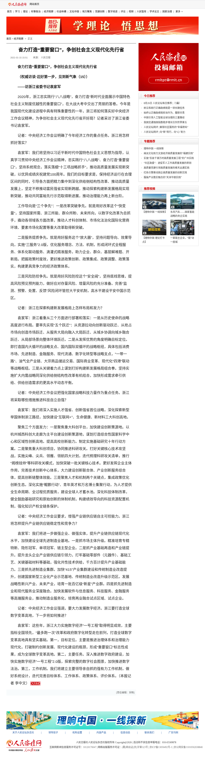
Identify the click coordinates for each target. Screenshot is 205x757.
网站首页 (34, 4)
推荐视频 (149, 188)
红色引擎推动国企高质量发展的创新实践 (165, 172)
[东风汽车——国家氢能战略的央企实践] (182, 195)
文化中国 (74, 11)
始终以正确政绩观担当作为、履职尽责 (164, 112)
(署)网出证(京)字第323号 (135, 747)
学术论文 (154, 11)
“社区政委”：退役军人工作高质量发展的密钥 (167, 163)
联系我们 (149, 732)
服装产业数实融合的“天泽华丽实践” (163, 177)
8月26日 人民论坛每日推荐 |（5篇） (162, 103)
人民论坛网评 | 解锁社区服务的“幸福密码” (166, 127)
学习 (17, 11)
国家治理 (167, 11)
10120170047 (89, 747)
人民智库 (141, 11)
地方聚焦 (87, 11)
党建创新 (100, 11)
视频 (131, 11)
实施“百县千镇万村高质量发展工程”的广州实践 (169, 158)
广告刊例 (173, 732)
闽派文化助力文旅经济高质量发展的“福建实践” (169, 153)
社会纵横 (61, 11)
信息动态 (125, 732)
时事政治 (36, 11)
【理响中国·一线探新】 (154, 212)
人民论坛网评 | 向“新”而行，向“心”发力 (164, 132)
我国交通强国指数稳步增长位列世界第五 (165, 122)
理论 (25, 11)
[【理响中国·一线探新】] (154, 195)
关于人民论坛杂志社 (23, 732)
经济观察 (48, 11)
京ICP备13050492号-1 (161, 747)
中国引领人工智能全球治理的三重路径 (164, 117)
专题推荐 (149, 141)
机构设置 (77, 732)
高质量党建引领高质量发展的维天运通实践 (166, 167)
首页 (9, 11)
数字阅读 (113, 11)
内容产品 (101, 732)
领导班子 (53, 732)
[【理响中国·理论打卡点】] (154, 221)
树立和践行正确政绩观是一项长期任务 (164, 108)
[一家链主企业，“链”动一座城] (182, 221)
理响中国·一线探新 (154, 148)
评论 (123, 11)
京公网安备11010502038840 (188, 747)
